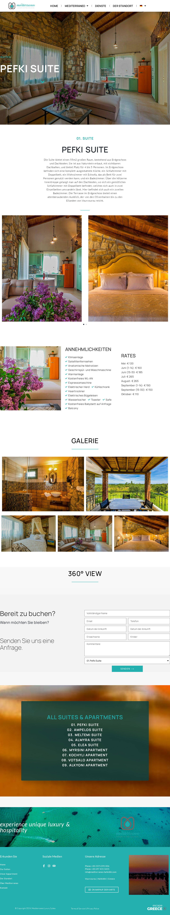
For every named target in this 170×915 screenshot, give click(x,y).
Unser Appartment (8, 874)
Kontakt (4, 888)
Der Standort (123, 6)
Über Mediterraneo (9, 883)
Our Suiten (5, 869)
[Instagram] (49, 866)
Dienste (100, 6)
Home (54, 6)
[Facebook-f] (43, 866)
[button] (83, 324)
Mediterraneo (75, 6)
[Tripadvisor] (54, 866)
